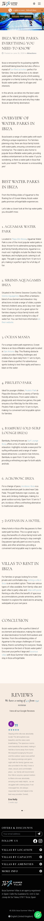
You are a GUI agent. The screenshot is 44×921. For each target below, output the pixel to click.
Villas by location (17, 849)
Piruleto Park (30, 390)
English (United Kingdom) (21, 916)
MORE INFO (10, 871)
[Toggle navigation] (39, 4)
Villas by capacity (17, 857)
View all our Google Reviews (22, 711)
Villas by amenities (18, 864)
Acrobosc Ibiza (28, 486)
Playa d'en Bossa (19, 239)
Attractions (31, 53)
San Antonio (9, 351)
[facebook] (35, 842)
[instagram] (40, 842)
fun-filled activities (18, 69)
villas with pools (34, 590)
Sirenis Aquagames (10, 296)
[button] (22, 810)
